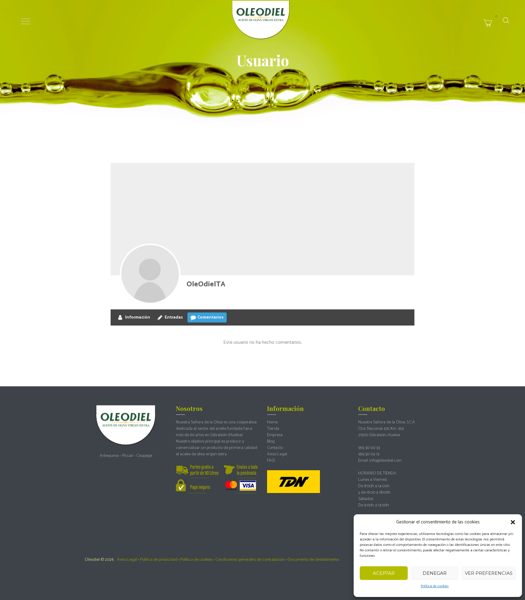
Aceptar (384, 573)
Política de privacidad (158, 559)
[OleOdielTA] (150, 273)
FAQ (271, 460)
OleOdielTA (206, 284)
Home (272, 422)
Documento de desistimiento (313, 559)
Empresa (275, 435)
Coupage (144, 455)
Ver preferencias (489, 573)
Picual (127, 455)
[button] (513, 522)
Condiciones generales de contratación (250, 559)
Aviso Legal (277, 454)
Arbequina (109, 455)
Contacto (275, 447)
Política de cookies (435, 586)
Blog (271, 441)
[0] (498, 16)
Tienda (273, 428)
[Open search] (505, 20)
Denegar (435, 573)
